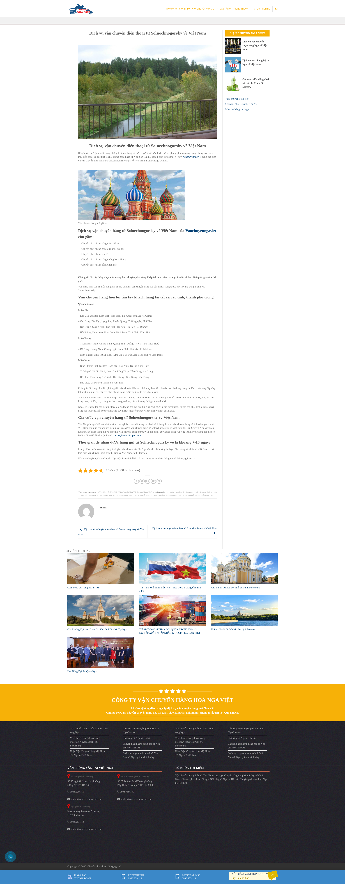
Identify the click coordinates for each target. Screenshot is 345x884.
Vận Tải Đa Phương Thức (233, 9)
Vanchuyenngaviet (192, 157)
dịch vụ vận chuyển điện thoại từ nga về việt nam (185, 492)
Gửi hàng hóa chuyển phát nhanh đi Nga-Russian (141, 730)
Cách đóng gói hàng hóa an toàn (83, 587)
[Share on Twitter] (142, 481)
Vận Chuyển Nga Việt (203, 9)
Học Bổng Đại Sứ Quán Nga (81, 671)
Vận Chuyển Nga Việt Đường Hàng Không (136, 492)
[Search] (276, 9)
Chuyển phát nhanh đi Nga (195, 779)
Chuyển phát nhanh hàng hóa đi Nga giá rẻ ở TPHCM (141, 746)
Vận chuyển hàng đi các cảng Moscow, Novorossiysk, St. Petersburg (85, 742)
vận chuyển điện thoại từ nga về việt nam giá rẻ (174, 495)
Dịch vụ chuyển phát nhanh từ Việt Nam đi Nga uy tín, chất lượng (140, 755)
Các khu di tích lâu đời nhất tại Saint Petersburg (235, 587)
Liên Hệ (266, 9)
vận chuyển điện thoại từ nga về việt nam (136, 495)
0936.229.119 (76, 791)
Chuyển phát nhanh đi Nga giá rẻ (104, 866)
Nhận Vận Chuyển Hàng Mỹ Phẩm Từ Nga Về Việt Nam (87, 753)
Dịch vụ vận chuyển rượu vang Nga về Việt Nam (254, 45)
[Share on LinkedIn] (159, 481)
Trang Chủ (171, 9)
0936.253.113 (76, 821)
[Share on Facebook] (136, 481)
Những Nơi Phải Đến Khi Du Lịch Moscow (233, 629)
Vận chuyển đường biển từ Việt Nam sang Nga (89, 730)
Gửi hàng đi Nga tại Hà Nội (137, 738)
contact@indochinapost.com (127, 435)
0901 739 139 (126, 791)
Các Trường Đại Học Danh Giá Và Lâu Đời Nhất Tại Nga (96, 629)
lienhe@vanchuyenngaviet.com (86, 799)
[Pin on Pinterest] (153, 481)
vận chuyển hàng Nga (204, 495)
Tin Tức (256, 9)
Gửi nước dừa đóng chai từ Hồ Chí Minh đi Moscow (255, 83)
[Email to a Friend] (147, 481)
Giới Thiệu (184, 9)
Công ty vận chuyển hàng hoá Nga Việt (172, 700)
